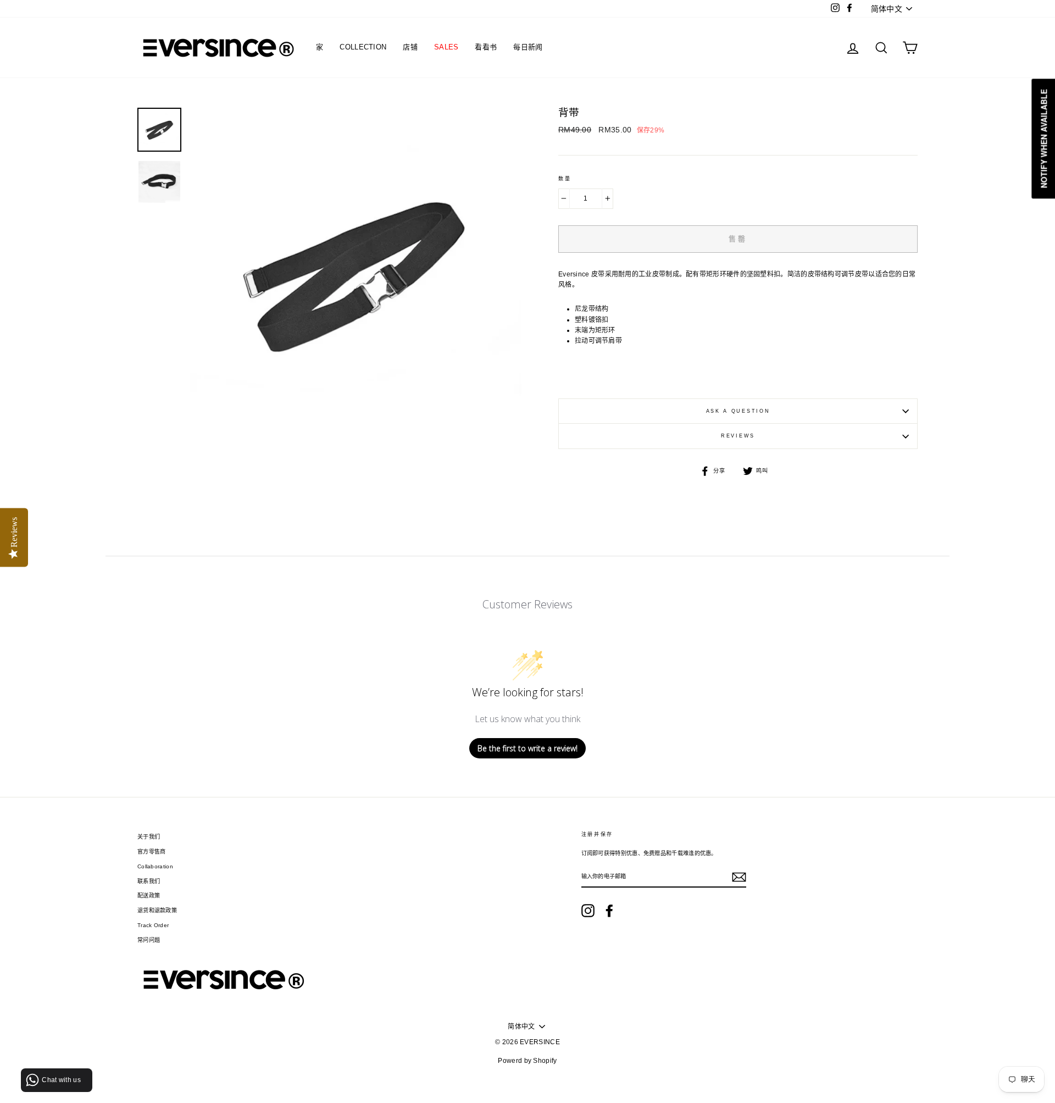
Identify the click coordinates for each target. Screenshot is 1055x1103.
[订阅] (739, 877)
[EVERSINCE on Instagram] (588, 910)
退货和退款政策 (157, 910)
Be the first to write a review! (527, 748)
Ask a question (738, 411)
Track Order (153, 925)
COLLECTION (363, 47)
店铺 (410, 47)
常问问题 (148, 940)
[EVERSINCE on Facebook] (609, 910)
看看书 (486, 47)
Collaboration (155, 866)
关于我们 (148, 837)
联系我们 (148, 881)
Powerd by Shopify (527, 1061)
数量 (564, 178)
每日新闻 (527, 47)
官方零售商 (151, 852)
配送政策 (148, 896)
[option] (355, 274)
